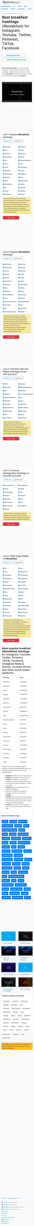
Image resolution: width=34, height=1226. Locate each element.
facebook (6, 1219)
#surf (22, 1012)
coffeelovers (24, 571)
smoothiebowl (9, 294)
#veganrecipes (16, 889)
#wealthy (6, 1005)
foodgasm (8, 170)
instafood (7, 153)
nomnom (22, 602)
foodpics (7, 177)
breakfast (8, 147)
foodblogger (8, 174)
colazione (7, 284)
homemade (23, 167)
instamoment (8, 502)
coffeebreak (23, 578)
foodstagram (8, 184)
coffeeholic (8, 575)
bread (6, 582)
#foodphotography (9, 830)
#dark (5, 1030)
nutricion (7, 612)
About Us (4, 1213)
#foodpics (26, 838)
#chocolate (23, 872)
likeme (22, 414)
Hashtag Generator (6, 13)
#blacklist (14, 1005)
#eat (13, 847)
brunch (7, 271)
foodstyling (8, 616)
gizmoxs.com (9, 1204)
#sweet (21, 847)
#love (26, 826)
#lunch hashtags (25, 989)
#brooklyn (6, 1008)
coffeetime (8, 194)
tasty (21, 177)
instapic (7, 495)
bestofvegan (8, 585)
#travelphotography (16, 876)
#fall (13, 881)
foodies (22, 288)
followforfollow (9, 407)
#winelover (27, 1015)
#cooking (6, 851)
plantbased (8, 264)
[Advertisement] (17, 117)
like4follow (23, 404)
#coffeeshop (7, 859)
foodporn (23, 147)
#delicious (22, 821)
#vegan (17, 868)
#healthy (6, 847)
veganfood (8, 281)
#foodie (13, 821)
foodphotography (25, 160)
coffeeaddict (24, 575)
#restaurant (15, 1023)
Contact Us (5, 1211)
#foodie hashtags (25, 943)
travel (6, 180)
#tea (4, 876)
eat (6, 187)
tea (6, 308)
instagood (23, 505)
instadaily (7, 387)
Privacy (4, 1215)
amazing (22, 264)
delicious (22, 153)
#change (23, 1023)
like (6, 390)
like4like (7, 394)
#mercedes (24, 1001)
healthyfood (8, 157)
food (6, 150)
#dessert (28, 851)
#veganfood (7, 868)
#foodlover (16, 838)
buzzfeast (23, 585)
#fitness (5, 872)
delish (22, 592)
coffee (22, 157)
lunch (6, 164)
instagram (8, 499)
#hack (11, 1030)
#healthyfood (7, 826)
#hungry (25, 864)
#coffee (18, 826)
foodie (22, 150)
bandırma (23, 582)
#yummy (6, 838)
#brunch (28, 859)
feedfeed (23, 616)
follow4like (23, 411)
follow (6, 384)
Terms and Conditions (8, 1217)
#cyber (28, 1026)
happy (7, 609)
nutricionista (23, 612)
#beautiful (18, 859)
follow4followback (10, 397)
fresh (21, 595)
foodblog (7, 291)
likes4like (7, 404)
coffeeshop (8, 267)
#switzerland (6, 1034)
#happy (24, 893)
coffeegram (8, 578)
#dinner (12, 834)
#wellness (6, 897)
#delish (27, 889)
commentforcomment (26, 394)
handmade (8, 602)
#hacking (18, 1030)
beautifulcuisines (10, 588)
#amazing (18, 855)
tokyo (6, 288)
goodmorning (24, 180)
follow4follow (24, 407)
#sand (20, 1015)
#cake (5, 893)
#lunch (21, 830)
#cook (27, 897)
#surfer (13, 1015)
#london (15, 1012)
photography (8, 505)
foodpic (7, 274)
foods (6, 595)
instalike (22, 384)
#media (13, 1026)
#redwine (16, 1019)
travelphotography (10, 311)
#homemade (23, 834)
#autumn (6, 881)
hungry (22, 277)
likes (6, 414)
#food (5, 821)
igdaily (22, 489)
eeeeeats (23, 187)
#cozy (21, 881)
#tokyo (25, 868)
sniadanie (23, 294)
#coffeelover (17, 897)
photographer (9, 492)
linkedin (5, 1221)
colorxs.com (10, 1202)
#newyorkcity (16, 1008)
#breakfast (6, 1001)
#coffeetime (17, 851)
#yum (5, 834)
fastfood (22, 271)
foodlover (23, 174)
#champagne (25, 1019)
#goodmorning (24, 843)
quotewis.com (11, 1209)
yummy (22, 170)
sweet (6, 191)
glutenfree (23, 308)
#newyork (16, 1034)
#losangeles (26, 1008)
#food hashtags (8, 943)
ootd (21, 502)
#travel (13, 843)
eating (22, 274)
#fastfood (6, 864)
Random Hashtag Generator (16, 60)
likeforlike (7, 401)
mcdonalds (23, 609)
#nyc (22, 1034)
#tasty (5, 843)
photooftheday (9, 485)
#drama (20, 1026)
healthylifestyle (24, 301)
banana (7, 277)
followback (23, 418)
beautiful (22, 267)
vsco (6, 592)
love (6, 160)
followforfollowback (26, 387)
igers (21, 401)
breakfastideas (24, 605)
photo (6, 489)
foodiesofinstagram (10, 301)
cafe (6, 298)
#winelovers (6, 1019)
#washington (6, 1038)
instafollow (8, 418)
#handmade (15, 893)
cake (21, 599)
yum (21, 164)
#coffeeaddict (21, 885)
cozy (21, 568)
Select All (7, 141)
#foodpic (16, 864)
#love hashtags (24, 974)
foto (21, 492)
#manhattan (6, 1012)
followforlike (8, 411)
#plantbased (7, 855)
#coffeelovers (7, 885)
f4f (21, 397)
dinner (6, 167)
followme (23, 390)
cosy (6, 571)
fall (5, 568)
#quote (26, 1030)
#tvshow (5, 1026)
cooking (22, 191)
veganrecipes (24, 588)
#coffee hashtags (8, 974)
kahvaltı (22, 298)
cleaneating (23, 284)
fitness (22, 291)
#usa (21, 1005)
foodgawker (8, 599)
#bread (5, 889)
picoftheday (23, 485)
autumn (22, 311)
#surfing (5, 1015)
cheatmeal (8, 605)
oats (21, 305)
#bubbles (6, 1023)
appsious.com (13, 1207)
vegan (22, 281)
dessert (22, 194)
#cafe (14, 872)
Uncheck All (18, 141)
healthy (22, 184)
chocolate (8, 305)
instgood (22, 495)
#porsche (15, 1001)
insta (21, 499)
